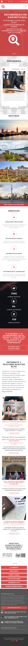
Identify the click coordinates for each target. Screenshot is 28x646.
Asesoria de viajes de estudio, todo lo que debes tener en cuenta (15, 612)
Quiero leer (14, 410)
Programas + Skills (18, 69)
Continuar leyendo (14, 433)
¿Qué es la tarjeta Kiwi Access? (14, 421)
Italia (14, 165)
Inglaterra (14, 124)
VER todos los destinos (14, 204)
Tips (24, 524)
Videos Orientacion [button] (14, 586)
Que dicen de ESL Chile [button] (14, 607)
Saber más (17, 132)
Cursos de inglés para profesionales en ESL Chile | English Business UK (15, 617)
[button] (12, 53)
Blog (16, 423)
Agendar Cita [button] (14, 582)
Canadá (14, 186)
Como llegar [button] (14, 575)
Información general (13, 426)
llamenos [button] (14, 567)
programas (14, 444)
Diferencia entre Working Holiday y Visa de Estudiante (14, 522)
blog (10, 371)
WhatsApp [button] (14, 571)
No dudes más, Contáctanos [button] (14, 348)
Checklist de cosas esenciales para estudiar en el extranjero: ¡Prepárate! (14, 622)
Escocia (14, 145)
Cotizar (10, 132)
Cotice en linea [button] (14, 579)
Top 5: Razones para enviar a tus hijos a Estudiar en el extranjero (14, 483)
